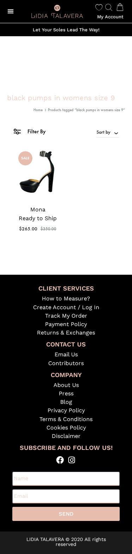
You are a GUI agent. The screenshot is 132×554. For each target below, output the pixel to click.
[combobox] (107, 132)
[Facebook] (60, 459)
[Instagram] (72, 459)
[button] (10, 11)
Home (38, 110)
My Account (110, 16)
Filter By (36, 131)
